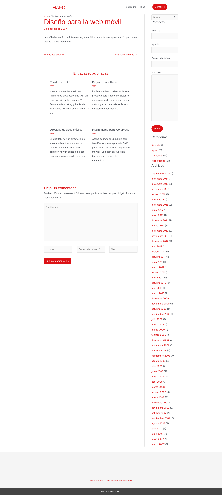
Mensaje (156, 72)
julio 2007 (156, 428)
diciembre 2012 (159, 241)
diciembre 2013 (159, 230)
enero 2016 (157, 199)
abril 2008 (157, 381)
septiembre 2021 (160, 173)
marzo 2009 (158, 329)
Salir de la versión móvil (111, 491)
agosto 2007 (158, 423)
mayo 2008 (157, 376)
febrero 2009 (158, 335)
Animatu (155, 145)
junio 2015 (157, 210)
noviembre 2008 (160, 345)
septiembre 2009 (160, 314)
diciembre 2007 (160, 402)
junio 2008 (157, 371)
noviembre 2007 (160, 407)
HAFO (59, 7)
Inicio (46, 16)
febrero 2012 (158, 251)
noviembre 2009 (160, 303)
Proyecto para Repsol (105, 82)
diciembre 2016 (159, 184)
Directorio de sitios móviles (66, 129)
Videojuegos (158, 160)
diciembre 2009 (160, 298)
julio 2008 (156, 366)
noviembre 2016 (160, 189)
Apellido (155, 44)
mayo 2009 (157, 324)
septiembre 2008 (160, 355)
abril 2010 (156, 288)
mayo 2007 (157, 439)
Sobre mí (131, 7)
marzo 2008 (158, 387)
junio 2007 (157, 433)
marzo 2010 (157, 293)
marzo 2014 (157, 225)
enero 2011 (157, 277)
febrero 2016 (158, 194)
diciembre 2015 (159, 204)
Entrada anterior (54, 54)
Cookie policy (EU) (112, 480)
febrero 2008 (158, 392)
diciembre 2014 (159, 220)
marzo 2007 (158, 444)
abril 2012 (156, 246)
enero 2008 (157, 397)
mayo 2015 (157, 215)
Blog (142, 7)
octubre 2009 (158, 308)
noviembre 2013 (160, 236)
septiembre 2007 (160, 418)
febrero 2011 (158, 272)
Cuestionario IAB (60, 82)
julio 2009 (156, 319)
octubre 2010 (158, 282)
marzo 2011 (157, 267)
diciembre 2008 (160, 340)
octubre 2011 (158, 256)
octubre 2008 (158, 350)
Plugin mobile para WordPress (110, 129)
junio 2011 (156, 262)
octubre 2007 (158, 413)
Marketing (156, 155)
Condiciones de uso (125, 480)
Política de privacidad (97, 480)
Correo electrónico (161, 58)
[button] (159, 7)
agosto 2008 (158, 361)
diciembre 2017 (159, 178)
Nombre (155, 30)
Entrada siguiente (126, 54)
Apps (52, 86)
